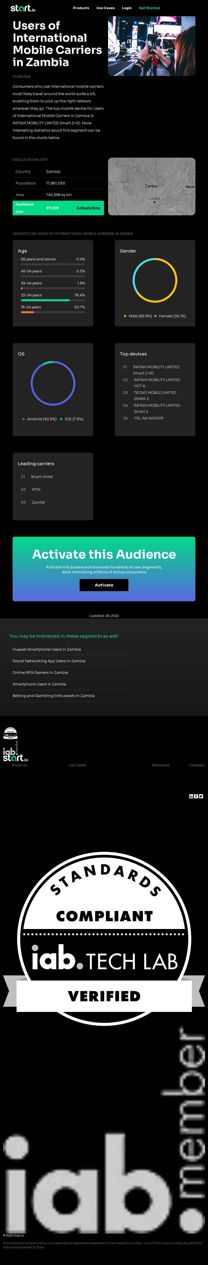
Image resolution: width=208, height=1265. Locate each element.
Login (127, 8)
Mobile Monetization (86, 798)
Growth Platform (25, 806)
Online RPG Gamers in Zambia (40, 672)
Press (193, 789)
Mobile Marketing (83, 789)
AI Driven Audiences (28, 789)
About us (196, 773)
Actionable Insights (28, 822)
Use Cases (105, 8)
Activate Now (89, 208)
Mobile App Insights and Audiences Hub (102, 781)
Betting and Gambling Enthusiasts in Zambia (54, 696)
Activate (104, 585)
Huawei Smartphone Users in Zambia (47, 649)
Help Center (159, 806)
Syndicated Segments (30, 798)
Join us (195, 781)
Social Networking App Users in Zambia (49, 661)
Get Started (149, 8)
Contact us (158, 798)
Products (81, 8)
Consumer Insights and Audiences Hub (101, 773)
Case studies (159, 773)
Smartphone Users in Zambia (39, 684)
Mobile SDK (21, 814)
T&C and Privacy (162, 789)
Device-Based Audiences (32, 781)
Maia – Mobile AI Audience (33, 773)
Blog (153, 781)
